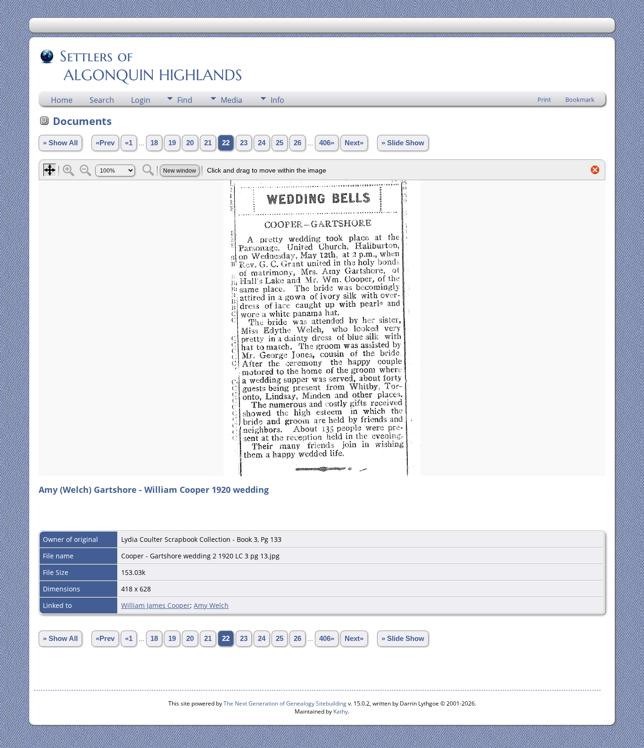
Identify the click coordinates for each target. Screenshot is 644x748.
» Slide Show (402, 143)
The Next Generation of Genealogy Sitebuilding (285, 703)
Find (184, 100)
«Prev (105, 143)
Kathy (340, 711)
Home (62, 100)
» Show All (60, 143)
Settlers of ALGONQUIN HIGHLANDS (141, 65)
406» (326, 143)
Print (544, 99)
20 (190, 143)
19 (172, 143)
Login (140, 100)
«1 (128, 143)
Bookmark (579, 99)
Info (277, 100)
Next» (354, 143)
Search (102, 100)
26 (297, 143)
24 (261, 143)
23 (244, 143)
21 (208, 143)
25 (279, 143)
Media (231, 100)
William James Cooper (155, 605)
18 (154, 143)
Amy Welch (211, 605)
